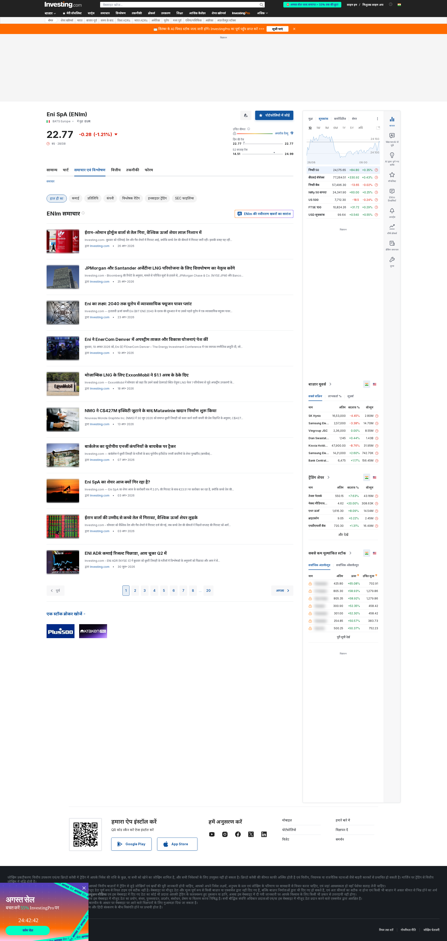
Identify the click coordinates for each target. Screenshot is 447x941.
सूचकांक (323, 118)
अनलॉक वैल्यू (281, 133)
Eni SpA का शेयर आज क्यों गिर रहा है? (117, 481)
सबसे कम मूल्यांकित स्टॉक (327, 553)
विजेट (285, 839)
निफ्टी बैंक (313, 185)
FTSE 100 (314, 207)
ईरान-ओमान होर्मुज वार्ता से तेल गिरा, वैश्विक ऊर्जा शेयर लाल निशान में (143, 232)
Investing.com (99, 246)
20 (208, 590)
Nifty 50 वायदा (317, 192)
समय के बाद (107, 20)
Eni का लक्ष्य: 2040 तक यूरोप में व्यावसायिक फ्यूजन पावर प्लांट (138, 303)
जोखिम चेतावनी (431, 930)
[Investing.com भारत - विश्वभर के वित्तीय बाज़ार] (63, 4)
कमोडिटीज (340, 118)
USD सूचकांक (316, 214)
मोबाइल (287, 820)
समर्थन (340, 839)
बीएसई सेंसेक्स (316, 177)
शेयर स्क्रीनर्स (219, 13)
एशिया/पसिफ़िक (193, 20)
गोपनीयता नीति (408, 930)
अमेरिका (156, 20)
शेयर (50, 20)
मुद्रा (310, 118)
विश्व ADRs (123, 20)
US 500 (313, 200)
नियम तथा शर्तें (386, 930)
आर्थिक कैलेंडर (197, 13)
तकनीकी (132, 170)
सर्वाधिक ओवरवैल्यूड (347, 565)
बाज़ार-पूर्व (91, 20)
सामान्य (52, 170)
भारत (79, 20)
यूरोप (166, 20)
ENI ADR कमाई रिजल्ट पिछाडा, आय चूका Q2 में (126, 553)
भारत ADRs (141, 20)
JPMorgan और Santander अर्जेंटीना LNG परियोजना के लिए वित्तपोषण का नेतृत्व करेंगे (160, 268)
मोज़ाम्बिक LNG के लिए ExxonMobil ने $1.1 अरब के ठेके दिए (137, 375)
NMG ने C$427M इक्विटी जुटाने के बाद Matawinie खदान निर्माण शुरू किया (151, 410)
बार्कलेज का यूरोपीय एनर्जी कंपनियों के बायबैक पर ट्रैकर (130, 446)
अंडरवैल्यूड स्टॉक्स (226, 20)
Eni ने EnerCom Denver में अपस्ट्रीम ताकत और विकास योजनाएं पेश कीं (146, 339)
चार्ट (66, 170)
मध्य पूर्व (177, 20)
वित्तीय (116, 170)
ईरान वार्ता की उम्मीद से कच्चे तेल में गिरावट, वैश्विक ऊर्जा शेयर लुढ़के (141, 517)
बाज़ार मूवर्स (317, 384)
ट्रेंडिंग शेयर (316, 477)
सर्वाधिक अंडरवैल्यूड (319, 565)
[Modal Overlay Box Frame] (44, 912)
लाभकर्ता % (335, 396)
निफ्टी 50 (313, 170)
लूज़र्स (350, 396)
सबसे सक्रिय (315, 396)
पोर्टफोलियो (289, 830)
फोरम (149, 170)
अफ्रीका (209, 20)
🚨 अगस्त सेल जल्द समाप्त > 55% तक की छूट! (312, 5)
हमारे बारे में (343, 820)
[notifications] (390, 4)
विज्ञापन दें (342, 830)
